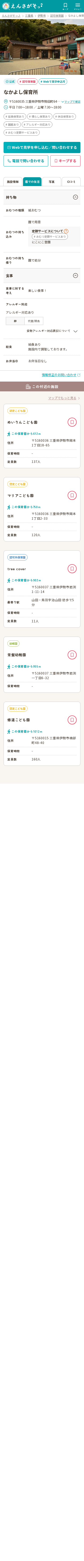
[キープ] (72, 422)
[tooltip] (50, 231)
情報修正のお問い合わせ (59, 374)
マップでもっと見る (62, 398)
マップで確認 (72, 101)
